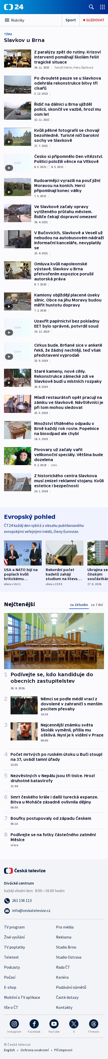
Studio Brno (66, 947)
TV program (14, 926)
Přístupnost (63, 1050)
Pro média (65, 926)
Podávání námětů (71, 987)
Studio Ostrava (68, 957)
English (9, 1050)
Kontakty (64, 1007)
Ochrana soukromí (35, 1050)
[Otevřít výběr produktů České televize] (102, 7)
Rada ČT (63, 967)
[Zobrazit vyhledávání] (91, 7)
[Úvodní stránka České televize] (25, 870)
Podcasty (12, 967)
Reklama (63, 937)
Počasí (9, 977)
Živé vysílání (14, 937)
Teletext (11, 957)
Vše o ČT (11, 1007)
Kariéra (62, 977)
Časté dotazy (67, 997)
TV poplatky (14, 947)
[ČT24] (13, 7)
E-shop (10, 987)
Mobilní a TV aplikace (22, 997)
